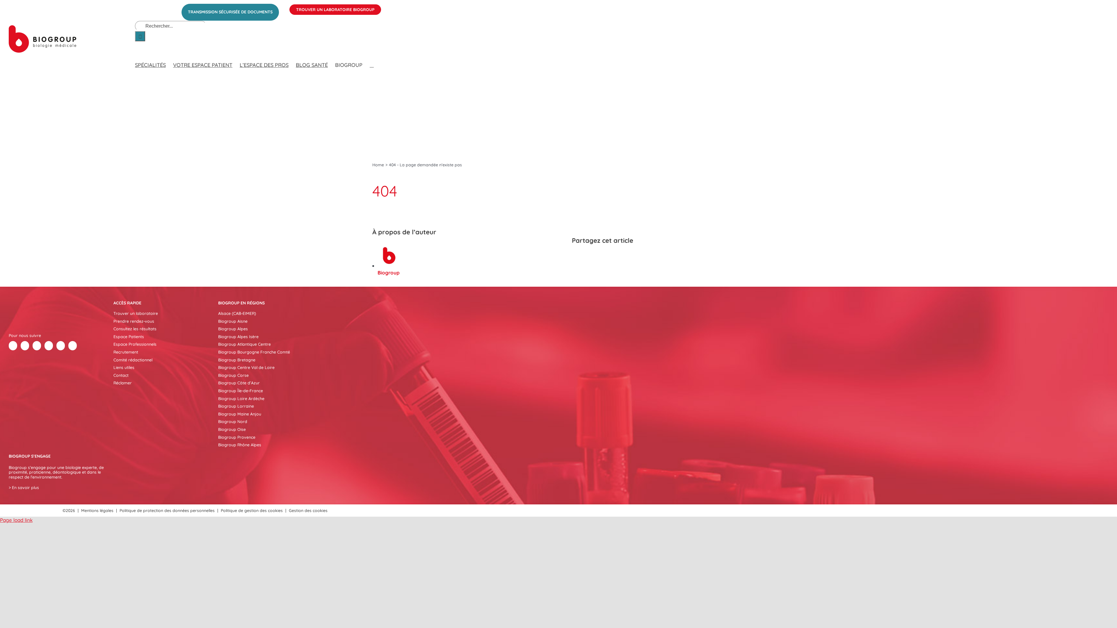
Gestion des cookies (308, 510)
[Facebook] (577, 255)
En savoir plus (25, 487)
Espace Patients (128, 336)
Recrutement (125, 352)
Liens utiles (123, 367)
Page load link (16, 520)
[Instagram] (72, 345)
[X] (587, 255)
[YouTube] (60, 345)
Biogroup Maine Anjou (239, 414)
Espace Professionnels (134, 344)
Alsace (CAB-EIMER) (237, 313)
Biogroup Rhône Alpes (239, 444)
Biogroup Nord (232, 421)
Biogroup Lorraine (236, 406)
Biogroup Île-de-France (240, 390)
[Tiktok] (49, 345)
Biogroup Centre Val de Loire (246, 367)
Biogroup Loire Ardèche (241, 398)
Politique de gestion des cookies (252, 510)
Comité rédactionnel (132, 360)
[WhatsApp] (608, 255)
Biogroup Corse (233, 375)
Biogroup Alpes (233, 328)
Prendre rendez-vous (133, 321)
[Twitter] (25, 345)
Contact (121, 375)
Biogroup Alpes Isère (238, 336)
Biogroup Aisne (233, 321)
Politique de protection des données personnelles (167, 510)
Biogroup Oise (232, 429)
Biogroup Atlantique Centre (244, 344)
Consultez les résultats (134, 328)
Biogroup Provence (236, 437)
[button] (372, 59)
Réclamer (122, 383)
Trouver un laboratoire (135, 313)
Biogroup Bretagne (236, 360)
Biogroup (389, 273)
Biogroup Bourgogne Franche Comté (254, 352)
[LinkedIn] (598, 255)
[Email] (619, 255)
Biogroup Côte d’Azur (239, 383)
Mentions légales (97, 510)
